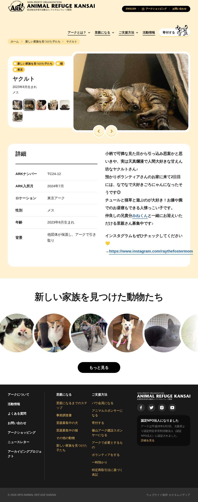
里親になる (102, 32)
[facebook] (141, 407)
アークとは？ (77, 32)
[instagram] (162, 407)
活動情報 (149, 32)
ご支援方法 (126, 32)
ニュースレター (18, 442)
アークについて (18, 394)
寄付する (98, 422)
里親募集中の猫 (67, 430)
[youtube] (172, 407)
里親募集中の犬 (67, 422)
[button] (99, 131)
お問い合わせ (17, 423)
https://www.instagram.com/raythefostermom (151, 251)
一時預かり (99, 462)
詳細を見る (147, 440)
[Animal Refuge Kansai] (51, 6)
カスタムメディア (179, 494)
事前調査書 (64, 415)
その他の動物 (65, 438)
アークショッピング (22, 432)
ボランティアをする (106, 454)
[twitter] (151, 407)
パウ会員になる (103, 403)
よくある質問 (17, 413)
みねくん (140, 215)
